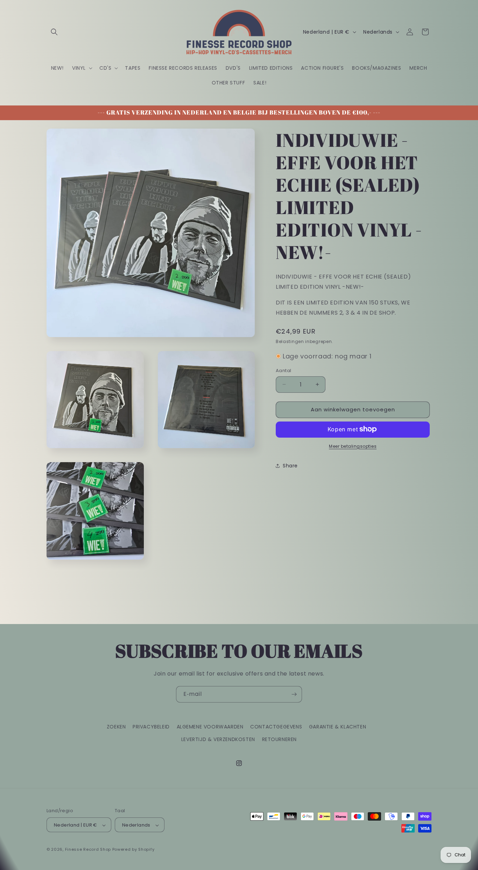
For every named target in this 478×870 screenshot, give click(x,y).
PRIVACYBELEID (151, 726)
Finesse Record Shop (88, 849)
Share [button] (290, 465)
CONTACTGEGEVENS (276, 726)
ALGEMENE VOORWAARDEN (210, 726)
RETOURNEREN (279, 738)
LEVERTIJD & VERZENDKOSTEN (218, 738)
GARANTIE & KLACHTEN (337, 726)
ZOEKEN (116, 726)
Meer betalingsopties (353, 446)
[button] (54, 32)
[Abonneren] (294, 694)
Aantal (283, 370)
